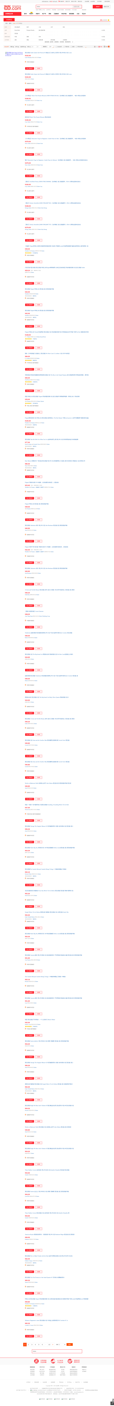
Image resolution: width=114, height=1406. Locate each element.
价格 (28, 46)
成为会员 (55, 1)
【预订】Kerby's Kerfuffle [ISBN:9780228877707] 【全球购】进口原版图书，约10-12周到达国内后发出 (53, 224)
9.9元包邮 (74, 9)
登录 (51, 1)
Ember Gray (39, 100)
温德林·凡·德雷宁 (40, 487)
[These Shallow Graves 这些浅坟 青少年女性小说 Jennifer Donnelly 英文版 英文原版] (14, 1178)
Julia (26, 788)
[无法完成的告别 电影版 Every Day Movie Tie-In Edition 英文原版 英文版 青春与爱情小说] (14, 899)
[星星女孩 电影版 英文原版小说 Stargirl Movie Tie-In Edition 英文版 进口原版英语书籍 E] (14, 1092)
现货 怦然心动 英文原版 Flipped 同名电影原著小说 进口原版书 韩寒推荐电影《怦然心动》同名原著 (52, 396)
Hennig (26, 208)
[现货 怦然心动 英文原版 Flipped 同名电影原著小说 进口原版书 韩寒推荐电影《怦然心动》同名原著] (14, 404)
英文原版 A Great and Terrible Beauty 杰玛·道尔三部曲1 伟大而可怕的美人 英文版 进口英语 (49, 718)
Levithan (29, 444)
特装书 (31, 13)
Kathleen (27, 1260)
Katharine (27, 1239)
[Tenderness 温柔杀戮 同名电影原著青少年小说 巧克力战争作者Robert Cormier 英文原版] (14, 641)
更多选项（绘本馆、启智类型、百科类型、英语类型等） (58, 42)
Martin (33, 917)
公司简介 (28, 1382)
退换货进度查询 (73, 1373)
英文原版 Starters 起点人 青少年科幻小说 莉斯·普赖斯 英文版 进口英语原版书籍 (47, 1041)
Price (28, 1196)
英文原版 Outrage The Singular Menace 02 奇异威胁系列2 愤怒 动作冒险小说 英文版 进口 (49, 826)
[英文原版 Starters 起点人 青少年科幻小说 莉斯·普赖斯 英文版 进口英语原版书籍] (14, 1049)
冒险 (28, 39)
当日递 (62, 1369)
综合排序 (6, 46)
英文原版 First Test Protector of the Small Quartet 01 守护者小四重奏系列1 (44, 1277)
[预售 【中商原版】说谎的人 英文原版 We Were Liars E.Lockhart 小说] (14, 361)
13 (49, 1344)
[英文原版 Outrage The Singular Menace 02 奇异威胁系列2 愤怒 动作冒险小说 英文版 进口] (14, 834)
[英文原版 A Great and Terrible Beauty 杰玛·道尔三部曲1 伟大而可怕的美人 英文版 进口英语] (14, 727)
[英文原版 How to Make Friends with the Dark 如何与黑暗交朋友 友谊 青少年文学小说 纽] (14, 1264)
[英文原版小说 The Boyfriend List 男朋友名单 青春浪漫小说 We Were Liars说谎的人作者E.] (14, 662)
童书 (28, 27)
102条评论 (35, 382)
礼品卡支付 (42, 1371)
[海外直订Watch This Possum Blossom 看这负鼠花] (14, 125)
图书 (25, 13)
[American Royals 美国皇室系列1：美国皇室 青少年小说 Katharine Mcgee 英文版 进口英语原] (14, 1242)
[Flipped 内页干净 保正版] (14, 555)
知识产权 (77, 1382)
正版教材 (56, 13)
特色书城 (63, 13)
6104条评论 (35, 253)
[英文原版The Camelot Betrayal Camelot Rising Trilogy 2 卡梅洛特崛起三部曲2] (14, 877)
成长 (16, 39)
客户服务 (99, 1)
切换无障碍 (107, 1)
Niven (38, 444)
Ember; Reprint (40, 401)
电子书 (44, 13)
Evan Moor (17, 30)
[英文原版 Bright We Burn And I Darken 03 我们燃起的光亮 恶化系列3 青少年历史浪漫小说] (14, 1113)
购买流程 (32, 1369)
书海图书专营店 (30, 491)
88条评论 (35, 360)
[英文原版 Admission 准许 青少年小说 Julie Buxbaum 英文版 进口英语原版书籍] (14, 533)
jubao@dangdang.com (78, 1392)
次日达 (62, 1371)
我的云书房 (73, 1)
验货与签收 (62, 1375)
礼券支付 (42, 1375)
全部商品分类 (9, 13)
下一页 (53, 1344)
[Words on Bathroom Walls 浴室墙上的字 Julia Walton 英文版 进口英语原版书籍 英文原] (14, 791)
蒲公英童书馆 (42, 30)
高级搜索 (84, 9)
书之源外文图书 (30, 105)
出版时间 (22, 46)
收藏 (38, 68)
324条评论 (35, 1305)
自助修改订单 (52, 1375)
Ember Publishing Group (44, 616)
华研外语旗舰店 (30, 62)
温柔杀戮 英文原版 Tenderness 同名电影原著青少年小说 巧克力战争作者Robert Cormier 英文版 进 (51, 675)
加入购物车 (29, 68)
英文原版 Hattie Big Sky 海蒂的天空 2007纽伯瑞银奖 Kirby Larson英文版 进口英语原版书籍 (50, 847)
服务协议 (32, 1373)
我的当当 (80, 1)
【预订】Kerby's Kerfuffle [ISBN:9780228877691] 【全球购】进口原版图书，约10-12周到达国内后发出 (53, 203)
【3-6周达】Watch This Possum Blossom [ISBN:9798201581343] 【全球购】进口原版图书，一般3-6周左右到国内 (55, 95)
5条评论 (34, 919)
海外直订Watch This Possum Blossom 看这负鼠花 (38, 117)
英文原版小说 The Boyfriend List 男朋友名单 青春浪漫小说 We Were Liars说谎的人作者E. (49, 654)
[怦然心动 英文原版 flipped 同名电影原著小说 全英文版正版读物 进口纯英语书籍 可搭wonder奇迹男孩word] (14, 1307)
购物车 (62, 1)
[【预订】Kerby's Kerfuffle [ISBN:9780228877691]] (14, 211)
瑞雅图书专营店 (30, 83)
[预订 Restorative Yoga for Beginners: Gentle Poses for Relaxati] (14, 168)
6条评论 (34, 296)
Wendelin (27, 251)
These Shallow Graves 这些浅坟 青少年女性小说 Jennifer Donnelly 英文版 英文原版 (47, 1170)
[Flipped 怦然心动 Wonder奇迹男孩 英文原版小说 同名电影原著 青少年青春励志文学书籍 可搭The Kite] (14, 340)
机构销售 (53, 1382)
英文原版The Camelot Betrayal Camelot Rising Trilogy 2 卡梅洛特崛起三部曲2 (45, 869)
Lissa (26, 1196)
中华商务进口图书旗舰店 (32, 126)
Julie (26, 530)
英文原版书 (17, 27)
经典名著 (41, 39)
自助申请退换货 (73, 1371)
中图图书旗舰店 (30, 620)
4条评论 (34, 1091)
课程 (50, 13)
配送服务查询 (52, 1369)
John (26, 379)
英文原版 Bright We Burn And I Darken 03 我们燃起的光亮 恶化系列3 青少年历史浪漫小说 (49, 1105)
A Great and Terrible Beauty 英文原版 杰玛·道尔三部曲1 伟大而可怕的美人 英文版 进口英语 (49, 590)
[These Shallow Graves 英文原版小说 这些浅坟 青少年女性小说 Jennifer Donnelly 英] (14, 1221)
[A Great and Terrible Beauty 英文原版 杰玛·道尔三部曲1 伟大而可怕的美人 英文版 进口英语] (14, 598)
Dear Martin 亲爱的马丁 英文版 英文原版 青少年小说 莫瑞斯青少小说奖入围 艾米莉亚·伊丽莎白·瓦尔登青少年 (55, 461)
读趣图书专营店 (30, 276)
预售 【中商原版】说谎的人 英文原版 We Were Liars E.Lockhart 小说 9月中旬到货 (47, 353)
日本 (40, 36)
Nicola (26, 809)
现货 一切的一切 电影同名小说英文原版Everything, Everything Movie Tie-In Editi (47, 804)
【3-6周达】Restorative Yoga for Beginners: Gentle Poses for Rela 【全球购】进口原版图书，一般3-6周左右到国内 (55, 138)
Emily (26, 917)
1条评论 (34, 446)
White (30, 874)
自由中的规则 (60, 9)
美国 (28, 36)
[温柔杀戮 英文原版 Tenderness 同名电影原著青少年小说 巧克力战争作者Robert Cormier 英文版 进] (14, 684)
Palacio (28, 336)
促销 (73, 46)
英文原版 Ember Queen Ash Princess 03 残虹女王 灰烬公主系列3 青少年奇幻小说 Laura (48, 52)
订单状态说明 (52, 1371)
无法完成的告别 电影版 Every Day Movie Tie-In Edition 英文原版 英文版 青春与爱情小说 (49, 890)
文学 (52, 27)
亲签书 (38, 13)
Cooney (31, 1325)
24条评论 (35, 424)
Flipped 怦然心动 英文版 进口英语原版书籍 (37, 504)
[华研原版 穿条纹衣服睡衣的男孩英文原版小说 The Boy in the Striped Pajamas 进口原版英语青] (14, 383)
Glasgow (31, 1260)
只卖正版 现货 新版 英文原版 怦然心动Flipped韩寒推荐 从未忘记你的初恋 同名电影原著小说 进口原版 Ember (55, 267)
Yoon (29, 809)
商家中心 (84, 1369)
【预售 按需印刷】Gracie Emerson (34, 611)
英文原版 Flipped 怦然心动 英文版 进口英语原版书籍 (39, 289)
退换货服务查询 (73, 1369)
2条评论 (34, 317)
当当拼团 (87, 1)
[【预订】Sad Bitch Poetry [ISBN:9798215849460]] (14, 190)
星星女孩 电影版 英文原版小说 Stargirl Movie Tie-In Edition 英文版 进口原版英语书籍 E (49, 1084)
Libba (26, 594)
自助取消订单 (52, 1373)
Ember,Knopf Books (41, 336)
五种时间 (48, 9)
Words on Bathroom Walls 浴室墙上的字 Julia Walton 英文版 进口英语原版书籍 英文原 (48, 783)
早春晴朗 (54, 9)
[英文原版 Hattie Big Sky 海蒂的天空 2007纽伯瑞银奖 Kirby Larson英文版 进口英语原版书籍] (14, 856)
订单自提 (63, 1373)
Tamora (26, 1282)
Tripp (29, 616)
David (26, 444)
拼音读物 (53, 39)
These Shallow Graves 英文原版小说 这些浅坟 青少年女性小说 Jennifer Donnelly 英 (47, 1213)
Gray (26, 100)
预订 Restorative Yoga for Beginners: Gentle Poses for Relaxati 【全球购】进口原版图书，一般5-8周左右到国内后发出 (56, 160)
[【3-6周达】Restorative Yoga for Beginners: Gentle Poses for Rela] (14, 147)
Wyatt (31, 616)
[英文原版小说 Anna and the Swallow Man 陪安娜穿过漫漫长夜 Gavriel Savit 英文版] (14, 748)
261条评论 (35, 1026)
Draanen (33, 251)
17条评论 (35, 339)
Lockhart (28, 358)
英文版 (16, 33)
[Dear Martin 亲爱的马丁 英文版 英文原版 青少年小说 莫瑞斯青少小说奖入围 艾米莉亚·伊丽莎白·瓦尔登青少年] (14, 469)
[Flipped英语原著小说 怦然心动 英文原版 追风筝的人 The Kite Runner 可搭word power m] (14, 426)
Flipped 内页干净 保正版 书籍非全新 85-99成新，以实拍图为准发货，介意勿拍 (46, 547)
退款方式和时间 (73, 1375)
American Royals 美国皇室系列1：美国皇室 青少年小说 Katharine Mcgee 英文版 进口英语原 (49, 1234)
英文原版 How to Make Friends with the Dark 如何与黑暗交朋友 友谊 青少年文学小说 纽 (48, 1256)
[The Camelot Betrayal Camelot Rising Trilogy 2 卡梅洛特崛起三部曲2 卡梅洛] (14, 985)
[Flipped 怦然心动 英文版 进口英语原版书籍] (14, 512)
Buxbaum (29, 573)
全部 (6, 23)
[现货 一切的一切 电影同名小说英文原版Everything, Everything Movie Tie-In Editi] (14, 813)
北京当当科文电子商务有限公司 (44, 1393)
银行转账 (42, 1373)
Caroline (26, 1325)
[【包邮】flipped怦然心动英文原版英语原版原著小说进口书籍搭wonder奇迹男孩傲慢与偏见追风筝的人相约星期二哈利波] (14, 254)
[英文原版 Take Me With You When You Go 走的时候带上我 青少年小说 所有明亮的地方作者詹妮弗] (14, 447)
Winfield (29, 917)
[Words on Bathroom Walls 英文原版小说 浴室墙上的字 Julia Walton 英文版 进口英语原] (14, 1135)
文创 (78, 13)
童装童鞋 (71, 13)
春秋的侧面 (68, 9)
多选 (104, 30)
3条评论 (34, 467)
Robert (26, 637)
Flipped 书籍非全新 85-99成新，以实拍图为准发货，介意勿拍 (42, 482)
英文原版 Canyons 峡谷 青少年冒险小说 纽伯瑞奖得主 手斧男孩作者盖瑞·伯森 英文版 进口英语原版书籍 (53, 955)
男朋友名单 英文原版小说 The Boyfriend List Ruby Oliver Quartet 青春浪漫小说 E (47, 697)
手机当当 (61, 1382)
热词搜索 (86, 1382)
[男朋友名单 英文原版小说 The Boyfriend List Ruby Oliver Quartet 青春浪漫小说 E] (14, 705)
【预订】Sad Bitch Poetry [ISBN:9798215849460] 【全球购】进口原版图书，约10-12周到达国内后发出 (53, 181)
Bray (29, 594)
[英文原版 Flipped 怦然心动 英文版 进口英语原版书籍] (14, 297)
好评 (16, 46)
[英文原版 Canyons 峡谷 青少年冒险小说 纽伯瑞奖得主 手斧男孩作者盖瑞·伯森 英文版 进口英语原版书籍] (14, 963)
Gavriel (26, 745)
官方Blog (69, 1382)
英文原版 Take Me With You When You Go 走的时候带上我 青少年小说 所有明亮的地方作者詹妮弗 (51, 439)
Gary (26, 960)
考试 (64, 27)
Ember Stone (40, 143)
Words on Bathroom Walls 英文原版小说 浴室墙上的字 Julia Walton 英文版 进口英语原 (48, 1127)
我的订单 (67, 1)
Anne (26, 616)
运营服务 (84, 1371)
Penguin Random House (31, 30)
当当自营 (59, 46)
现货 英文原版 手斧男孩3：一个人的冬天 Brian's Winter (40, 1019)
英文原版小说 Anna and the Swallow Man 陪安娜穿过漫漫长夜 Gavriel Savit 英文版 (47, 740)
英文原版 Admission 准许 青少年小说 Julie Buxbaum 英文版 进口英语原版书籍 (46, 525)
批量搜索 (105, 20)
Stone (26, 143)
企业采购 (92, 1)
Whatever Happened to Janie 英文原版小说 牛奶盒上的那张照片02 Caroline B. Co (46, 1320)
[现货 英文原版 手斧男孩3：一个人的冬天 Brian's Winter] (14, 1028)
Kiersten (26, 874)
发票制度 (32, 1371)
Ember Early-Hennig (42, 208)
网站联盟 (36, 1382)
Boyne (28, 379)
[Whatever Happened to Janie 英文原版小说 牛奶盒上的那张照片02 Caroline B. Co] (14, 1328)
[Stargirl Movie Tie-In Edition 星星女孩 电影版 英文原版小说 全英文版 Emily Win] (14, 920)
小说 (40, 27)
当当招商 (45, 1382)
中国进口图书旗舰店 (31, 1029)
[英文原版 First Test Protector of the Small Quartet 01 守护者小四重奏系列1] (14, 1285)
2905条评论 (35, 403)
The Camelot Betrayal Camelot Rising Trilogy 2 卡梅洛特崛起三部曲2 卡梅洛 (45, 976)
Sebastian (30, 57)
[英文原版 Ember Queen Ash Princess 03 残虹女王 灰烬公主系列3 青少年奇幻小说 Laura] (14, 61)
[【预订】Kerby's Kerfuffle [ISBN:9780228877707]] (14, 233)
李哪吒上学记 (41, 9)
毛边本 (84, 13)
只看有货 (67, 46)
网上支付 (42, 1369)
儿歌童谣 (65, 39)
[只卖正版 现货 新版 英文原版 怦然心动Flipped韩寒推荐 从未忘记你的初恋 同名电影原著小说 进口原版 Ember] (14, 275)
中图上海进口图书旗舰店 (32, 405)
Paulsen (29, 960)
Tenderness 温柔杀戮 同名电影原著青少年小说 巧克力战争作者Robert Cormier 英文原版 (48, 633)
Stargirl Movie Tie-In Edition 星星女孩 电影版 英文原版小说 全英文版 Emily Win (46, 912)
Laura (26, 57)
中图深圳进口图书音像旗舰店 (34, 814)
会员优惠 (32, 1375)
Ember (39, 57)
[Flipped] (14, 490)
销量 (11, 46)
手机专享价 (80, 46)
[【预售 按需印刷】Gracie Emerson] (14, 619)
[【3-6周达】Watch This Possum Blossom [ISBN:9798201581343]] (14, 104)
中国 (16, 36)
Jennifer (35, 444)
